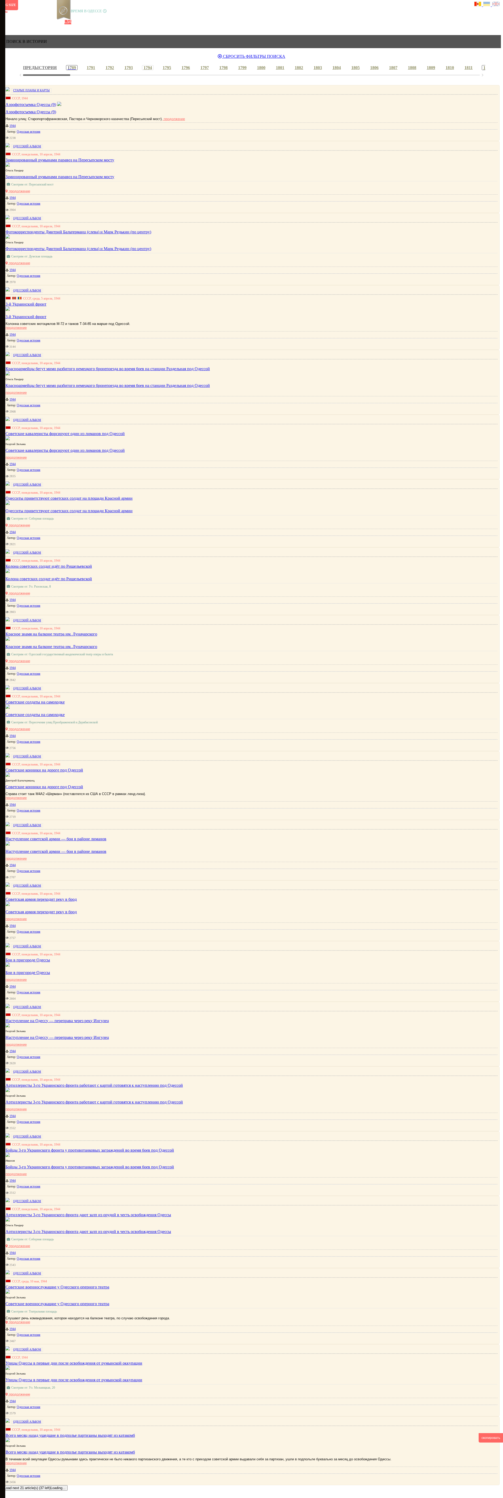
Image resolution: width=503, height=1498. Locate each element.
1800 (261, 67)
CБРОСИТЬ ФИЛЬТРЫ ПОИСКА (253, 56)
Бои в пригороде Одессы (28, 972)
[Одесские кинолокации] (50, 22)
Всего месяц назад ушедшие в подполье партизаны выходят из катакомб (70, 1452)
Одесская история (28, 131)
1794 (148, 67)
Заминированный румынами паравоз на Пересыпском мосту (60, 176)
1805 (355, 67)
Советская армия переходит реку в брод (41, 912)
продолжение (174, 119)
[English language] (496, 4)
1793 (128, 67)
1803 (318, 67)
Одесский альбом (27, 146)
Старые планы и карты (31, 90)
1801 (280, 67)
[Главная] (6, 22)
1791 (91, 67)
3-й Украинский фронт (26, 316)
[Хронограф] (15, 22)
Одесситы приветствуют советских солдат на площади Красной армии (69, 511)
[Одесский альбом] (42, 22)
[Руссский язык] (478, 4)
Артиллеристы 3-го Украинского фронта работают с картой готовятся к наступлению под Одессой (94, 1102)
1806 (374, 67)
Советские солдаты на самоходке (35, 714)
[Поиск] (67, 22)
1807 (393, 67)
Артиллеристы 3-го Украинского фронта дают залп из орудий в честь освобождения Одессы (88, 1231)
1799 (242, 67)
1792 (110, 67)
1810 (450, 67)
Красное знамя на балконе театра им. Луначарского (51, 646)
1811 (468, 67)
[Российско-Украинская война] (24, 22)
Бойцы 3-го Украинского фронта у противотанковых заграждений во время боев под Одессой (90, 1167)
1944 (12, 126)
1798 (223, 67)
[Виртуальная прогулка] (59, 22)
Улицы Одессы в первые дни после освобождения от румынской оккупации (74, 1380)
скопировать (491, 1438)
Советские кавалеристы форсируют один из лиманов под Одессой (65, 450)
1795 (167, 67)
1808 (412, 67)
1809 (431, 67)
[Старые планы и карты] (33, 22)
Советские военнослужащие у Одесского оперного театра (57, 1304)
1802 (299, 67)
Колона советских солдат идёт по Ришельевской (49, 579)
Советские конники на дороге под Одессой (44, 787)
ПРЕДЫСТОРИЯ (40, 67)
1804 (336, 67)
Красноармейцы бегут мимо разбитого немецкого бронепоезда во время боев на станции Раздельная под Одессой (108, 385)
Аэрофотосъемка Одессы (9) (31, 112)
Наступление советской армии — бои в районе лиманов (56, 851)
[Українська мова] (487, 4)
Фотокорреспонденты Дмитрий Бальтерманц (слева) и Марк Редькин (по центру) (78, 248)
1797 (204, 67)
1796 (186, 67)
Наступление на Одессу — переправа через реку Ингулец (57, 1037)
